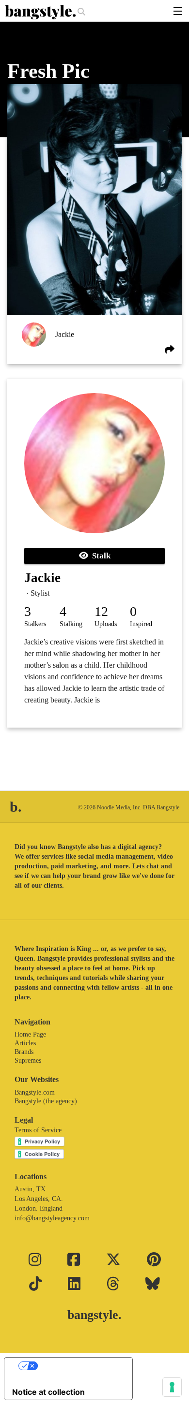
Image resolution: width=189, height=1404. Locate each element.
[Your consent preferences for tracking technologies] (172, 1387)
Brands (24, 1051)
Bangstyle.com (35, 1092)
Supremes (28, 1060)
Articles (25, 1043)
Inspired (141, 624)
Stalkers (35, 624)
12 (101, 611)
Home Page (30, 1034)
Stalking (71, 624)
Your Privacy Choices (78, 1366)
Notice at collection (48, 1392)
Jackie (64, 334)
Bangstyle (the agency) (46, 1101)
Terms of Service (38, 1130)
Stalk (99, 555)
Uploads (105, 624)
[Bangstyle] (41, 12)
